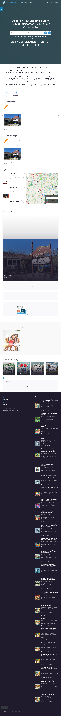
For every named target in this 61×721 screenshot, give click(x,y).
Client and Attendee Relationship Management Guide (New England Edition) (49, 635)
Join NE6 (16, 67)
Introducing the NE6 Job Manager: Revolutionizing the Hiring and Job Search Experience (49, 531)
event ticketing (30, 81)
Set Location (24, 2)
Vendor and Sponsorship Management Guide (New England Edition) (49, 674)
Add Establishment (28, 38)
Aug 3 (43, 478)
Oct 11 (43, 415)
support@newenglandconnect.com (10, 414)
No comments (49, 415)
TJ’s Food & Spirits (9, 281)
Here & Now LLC (26, 127)
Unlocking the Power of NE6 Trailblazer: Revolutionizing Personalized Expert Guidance (48, 455)
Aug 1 (43, 501)
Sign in (56, 2)
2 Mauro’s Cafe (8, 131)
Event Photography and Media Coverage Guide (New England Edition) (48, 622)
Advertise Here (30, 319)
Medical (50, 205)
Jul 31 (43, 552)
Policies (4, 713)
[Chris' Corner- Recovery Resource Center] (37, 195)
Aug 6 (43, 465)
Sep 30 (44, 427)
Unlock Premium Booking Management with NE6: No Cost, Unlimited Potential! (48, 557)
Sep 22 (44, 617)
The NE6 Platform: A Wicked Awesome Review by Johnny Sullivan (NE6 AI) (49, 598)
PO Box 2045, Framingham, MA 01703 (11, 415)
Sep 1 (43, 450)
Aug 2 (43, 489)
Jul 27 (43, 593)
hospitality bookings (48, 79)
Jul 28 (43, 579)
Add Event (35, 38)
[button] (1, 9)
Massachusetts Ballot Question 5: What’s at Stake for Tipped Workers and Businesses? (49, 406)
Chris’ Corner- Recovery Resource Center (46, 130)
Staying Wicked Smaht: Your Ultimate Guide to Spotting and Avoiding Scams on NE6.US (48, 571)
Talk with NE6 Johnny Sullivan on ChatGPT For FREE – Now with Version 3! (48, 470)
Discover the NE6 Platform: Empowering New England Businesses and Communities (48, 584)
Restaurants (51, 207)
